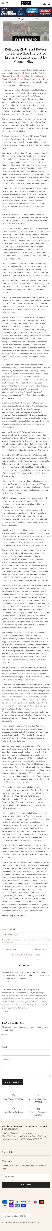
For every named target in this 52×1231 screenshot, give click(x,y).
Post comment (12, 1082)
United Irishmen (7, 942)
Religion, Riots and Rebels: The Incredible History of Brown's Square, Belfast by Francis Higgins (24, 76)
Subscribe (26, 1184)
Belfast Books (12, 1222)
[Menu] (3, 3)
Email (4, 1047)
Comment (6, 1059)
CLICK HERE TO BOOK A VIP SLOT (27, 1139)
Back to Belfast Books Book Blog (26, 955)
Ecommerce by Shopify (32, 1222)
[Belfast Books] (26, 3)
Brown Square (12, 940)
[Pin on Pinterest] (14, 929)
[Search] (8, 3)
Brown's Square (23, 940)
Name (4, 1035)
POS (19, 1222)
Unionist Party (44, 940)
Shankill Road (34, 940)
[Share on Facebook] (11, 929)
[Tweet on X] (8, 929)
